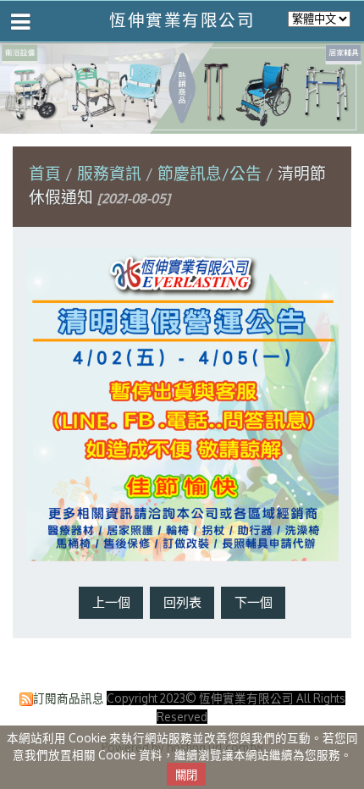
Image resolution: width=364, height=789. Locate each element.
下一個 (253, 602)
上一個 (111, 602)
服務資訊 (111, 173)
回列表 (182, 602)
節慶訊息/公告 (209, 173)
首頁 (45, 173)
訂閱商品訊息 (68, 698)
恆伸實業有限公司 (182, 19)
